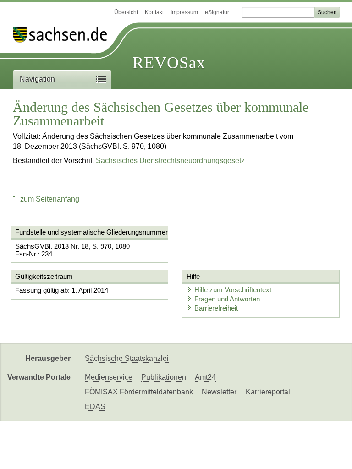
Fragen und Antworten (227, 299)
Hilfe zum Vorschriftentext (232, 290)
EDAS (95, 406)
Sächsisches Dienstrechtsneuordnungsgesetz (170, 160)
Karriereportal (268, 392)
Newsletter (219, 392)
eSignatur (217, 12)
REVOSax (168, 63)
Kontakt (154, 12)
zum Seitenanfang (49, 199)
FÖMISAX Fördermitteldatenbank (139, 392)
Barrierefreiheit (216, 308)
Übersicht (126, 12)
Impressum (184, 12)
